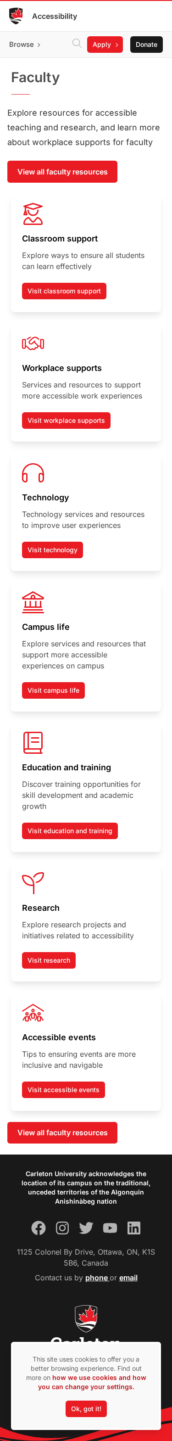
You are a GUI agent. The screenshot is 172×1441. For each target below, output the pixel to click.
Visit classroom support (64, 291)
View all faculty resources (62, 171)
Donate (146, 44)
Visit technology (53, 550)
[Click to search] (77, 44)
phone (97, 1277)
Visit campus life (53, 690)
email (128, 1277)
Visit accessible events (64, 1089)
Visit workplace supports (66, 420)
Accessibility (54, 16)
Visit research (49, 960)
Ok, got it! (86, 1409)
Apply (102, 44)
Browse (21, 44)
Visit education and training (70, 831)
